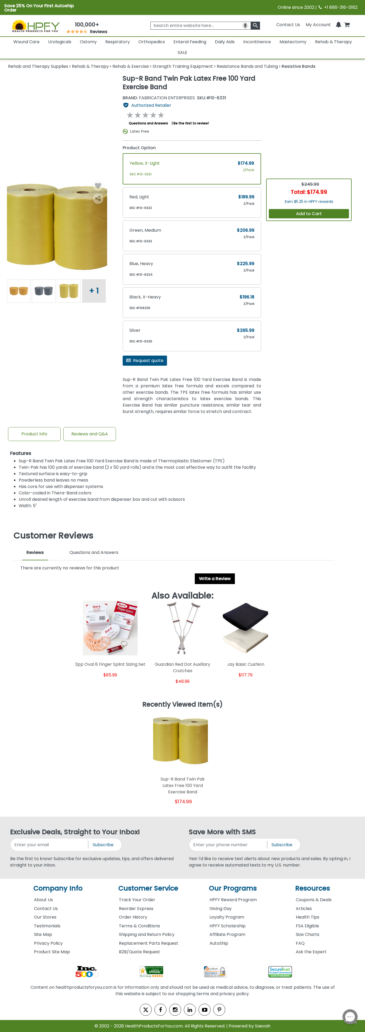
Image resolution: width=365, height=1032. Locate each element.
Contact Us (288, 25)
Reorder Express (136, 908)
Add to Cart (309, 214)
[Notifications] (338, 25)
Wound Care (26, 42)
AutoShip (218, 943)
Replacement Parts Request (148, 943)
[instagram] (175, 1010)
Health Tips (307, 917)
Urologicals (59, 42)
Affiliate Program (227, 934)
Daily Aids (225, 42)
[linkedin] (190, 1010)
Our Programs (233, 888)
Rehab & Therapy (333, 42)
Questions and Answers (148, 123)
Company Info (58, 888)
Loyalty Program (226, 917)
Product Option (139, 147)
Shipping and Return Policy (146, 934)
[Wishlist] (98, 185)
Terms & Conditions (139, 926)
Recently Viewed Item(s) (182, 705)
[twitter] (146, 1010)
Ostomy (88, 42)
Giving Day (220, 908)
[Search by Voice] (245, 25)
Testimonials (47, 926)
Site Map (43, 934)
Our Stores (45, 917)
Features (20, 453)
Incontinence (257, 42)
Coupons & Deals (314, 900)
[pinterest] (219, 1010)
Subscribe (103, 845)
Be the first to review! (191, 123)
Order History (133, 917)
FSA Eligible (307, 926)
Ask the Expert (311, 952)
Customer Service (148, 888)
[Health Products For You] (35, 26)
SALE (182, 52)
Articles (304, 908)
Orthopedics (151, 42)
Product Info (34, 434)
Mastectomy (292, 42)
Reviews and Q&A (89, 434)
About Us (43, 900)
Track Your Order (137, 900)
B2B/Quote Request (139, 952)
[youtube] (205, 1010)
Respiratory (117, 42)
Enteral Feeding (189, 42)
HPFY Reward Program (233, 900)
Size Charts (307, 934)
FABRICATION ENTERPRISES (159, 98)
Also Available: (183, 595)
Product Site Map (52, 952)
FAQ (300, 943)
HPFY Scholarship (227, 926)
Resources (312, 888)
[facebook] (160, 1010)
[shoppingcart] (347, 25)
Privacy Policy (48, 943)
